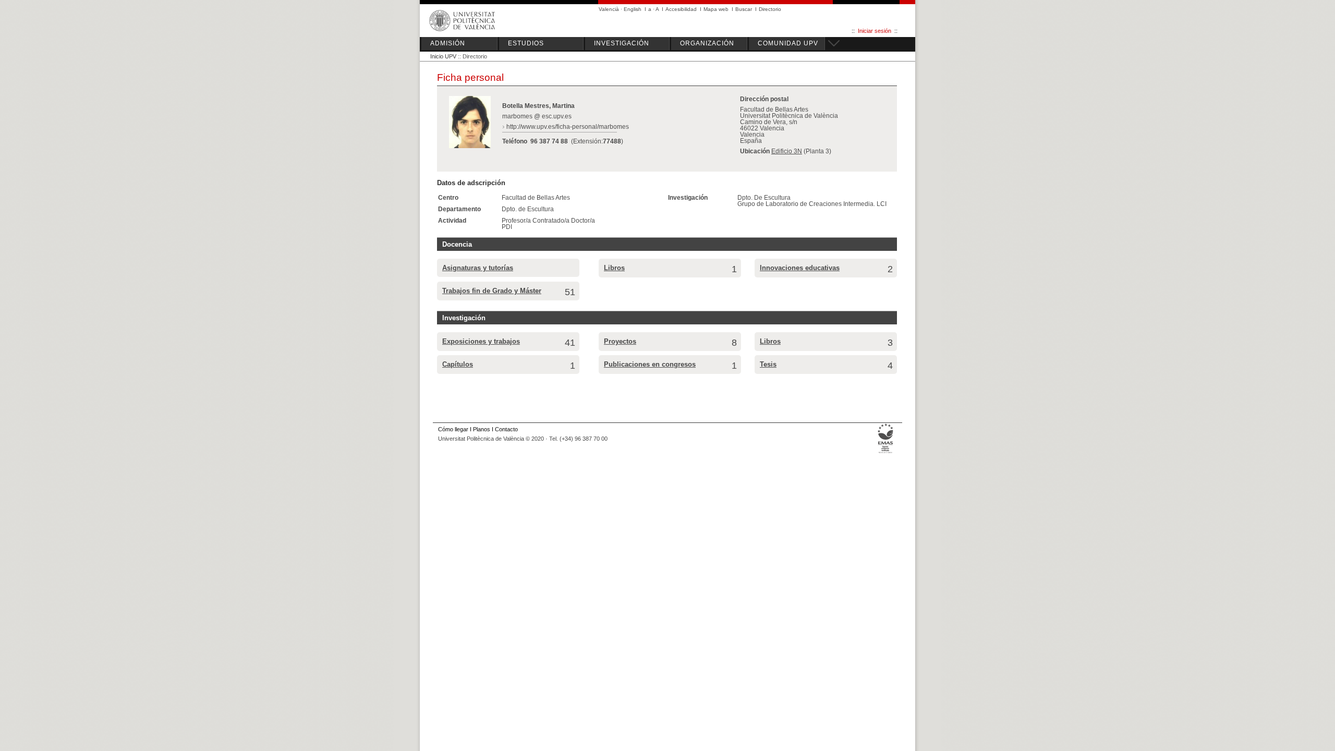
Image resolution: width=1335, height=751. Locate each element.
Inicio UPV (443, 56)
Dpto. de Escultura (528, 209)
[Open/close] (832, 41)
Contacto (506, 429)
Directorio (770, 9)
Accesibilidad (681, 9)
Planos (481, 429)
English (632, 9)
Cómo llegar (453, 429)
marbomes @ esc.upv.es (537, 116)
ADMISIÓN (447, 43)
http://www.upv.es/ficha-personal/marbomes (567, 127)
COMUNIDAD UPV (788, 43)
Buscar (743, 9)
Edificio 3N (786, 151)
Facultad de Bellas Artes (536, 198)
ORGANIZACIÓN (707, 43)
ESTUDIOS (526, 43)
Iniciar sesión (874, 31)
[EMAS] (885, 453)
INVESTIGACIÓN (621, 43)
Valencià (609, 9)
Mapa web (716, 9)
